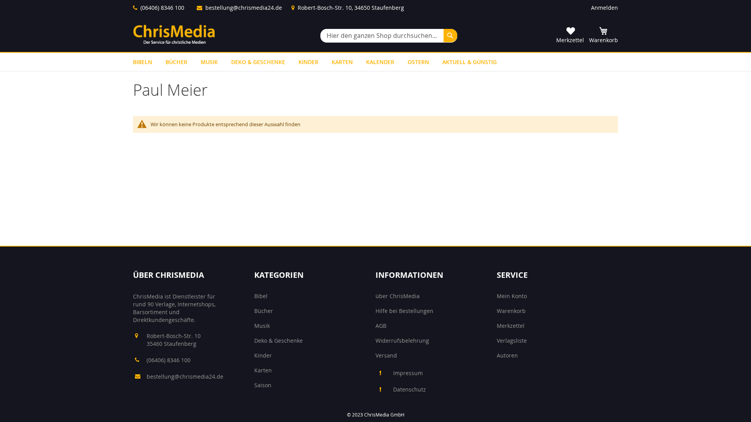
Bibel (261, 296)
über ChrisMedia (398, 296)
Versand (386, 355)
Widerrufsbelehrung (402, 340)
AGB (381, 325)
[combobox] (388, 36)
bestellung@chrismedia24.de (243, 7)
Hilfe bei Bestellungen (404, 311)
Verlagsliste (512, 340)
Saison (262, 385)
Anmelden (604, 7)
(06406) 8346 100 (162, 7)
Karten (263, 370)
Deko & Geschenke (278, 340)
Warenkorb (511, 311)
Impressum (408, 373)
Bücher (263, 311)
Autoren (507, 355)
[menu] (375, 62)
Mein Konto (512, 296)
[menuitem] (142, 62)
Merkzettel (511, 325)
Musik (262, 325)
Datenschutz (409, 389)
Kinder (263, 355)
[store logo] (174, 34)
